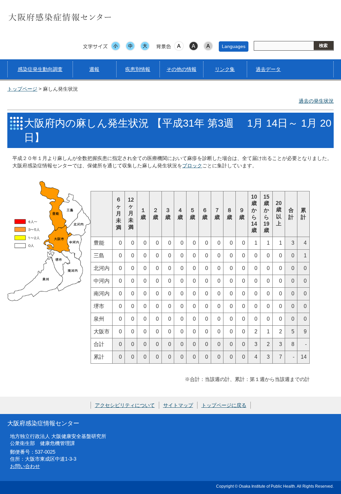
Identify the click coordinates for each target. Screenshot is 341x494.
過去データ (268, 69)
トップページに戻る (223, 405)
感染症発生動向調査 (40, 69)
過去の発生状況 (316, 101)
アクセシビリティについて (125, 405)
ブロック (192, 165)
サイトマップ (178, 405)
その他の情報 (181, 69)
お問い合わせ (25, 466)
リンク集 (225, 69)
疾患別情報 (137, 69)
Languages (233, 46)
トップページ (22, 89)
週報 (94, 69)
